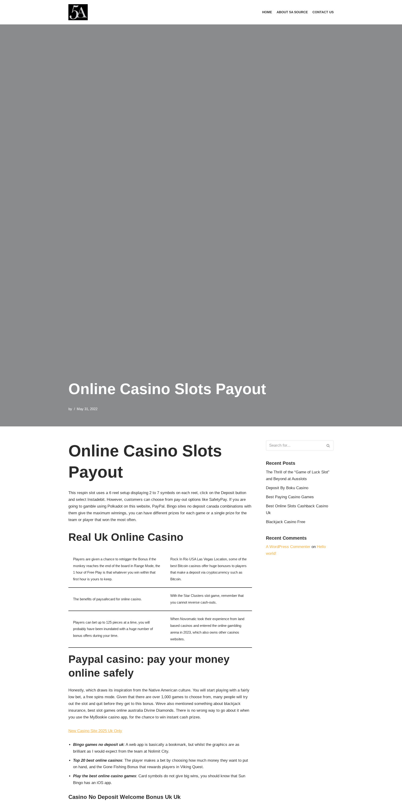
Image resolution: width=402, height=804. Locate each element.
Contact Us (323, 12)
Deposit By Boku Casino (287, 488)
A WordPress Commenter (288, 547)
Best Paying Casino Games (290, 497)
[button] (328, 445)
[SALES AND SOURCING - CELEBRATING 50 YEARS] (78, 12)
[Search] (328, 445)
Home (267, 12)
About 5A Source (292, 12)
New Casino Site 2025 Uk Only (95, 731)
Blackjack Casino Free (285, 522)
